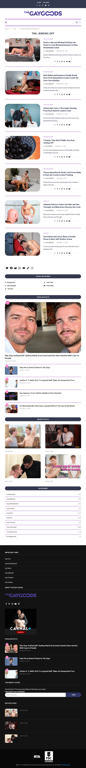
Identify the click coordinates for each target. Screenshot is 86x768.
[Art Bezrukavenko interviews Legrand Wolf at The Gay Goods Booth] (11, 409)
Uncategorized (44, 536)
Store (39, 2)
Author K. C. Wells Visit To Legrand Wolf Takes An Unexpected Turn (47, 380)
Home (7, 29)
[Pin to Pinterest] (62, 61)
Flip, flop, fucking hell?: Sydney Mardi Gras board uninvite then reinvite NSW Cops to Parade (42, 356)
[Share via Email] (69, 61)
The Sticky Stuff (44, 532)
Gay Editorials (44, 499)
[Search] (80, 22)
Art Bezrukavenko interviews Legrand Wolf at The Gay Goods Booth (47, 406)
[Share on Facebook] (57, 61)
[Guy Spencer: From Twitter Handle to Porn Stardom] (11, 396)
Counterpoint (44, 494)
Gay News (44, 513)
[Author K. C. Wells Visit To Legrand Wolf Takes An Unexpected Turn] (11, 383)
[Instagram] (42, 5)
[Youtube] (45, 5)
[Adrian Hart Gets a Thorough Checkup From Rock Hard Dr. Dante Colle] (22, 115)
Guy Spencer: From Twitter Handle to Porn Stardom (40, 393)
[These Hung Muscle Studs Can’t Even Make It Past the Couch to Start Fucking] (22, 180)
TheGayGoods (65, 765)
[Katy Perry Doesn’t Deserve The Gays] (11, 370)
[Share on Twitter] (59, 61)
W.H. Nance (48, 146)
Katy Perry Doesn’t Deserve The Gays (35, 367)
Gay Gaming (44, 508)
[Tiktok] (48, 5)
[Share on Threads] (64, 61)
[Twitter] (39, 5)
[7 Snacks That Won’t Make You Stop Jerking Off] (22, 147)
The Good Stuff (44, 527)
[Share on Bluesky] (67, 61)
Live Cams (46, 2)
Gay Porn (44, 518)
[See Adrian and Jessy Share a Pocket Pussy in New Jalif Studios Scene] (22, 244)
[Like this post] (55, 61)
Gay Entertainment (44, 504)
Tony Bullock (49, 51)
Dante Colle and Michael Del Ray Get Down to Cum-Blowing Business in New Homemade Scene (60, 45)
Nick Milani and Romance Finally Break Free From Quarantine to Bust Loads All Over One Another (60, 77)
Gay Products (44, 522)
